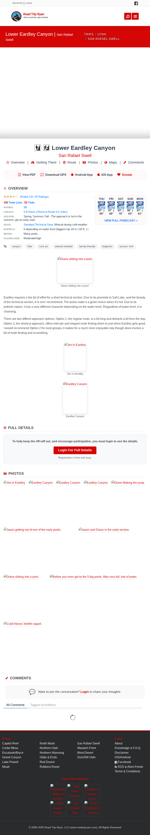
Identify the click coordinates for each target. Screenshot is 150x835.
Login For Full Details (75, 450)
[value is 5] (16, 196)
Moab (6, 766)
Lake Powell (10, 762)
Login (28, 3)
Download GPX (55, 174)
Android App (84, 174)
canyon (16, 246)
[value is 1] (5, 196)
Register (17, 3)
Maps (112, 162)
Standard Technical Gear (38, 224)
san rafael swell (104, 38)
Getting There (46, 162)
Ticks (29, 202)
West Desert (85, 752)
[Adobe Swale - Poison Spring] (58, 808)
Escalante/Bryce (12, 752)
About (118, 743)
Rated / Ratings (34, 196)
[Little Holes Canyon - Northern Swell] (75, 791)
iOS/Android (123, 757)
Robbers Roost (49, 766)
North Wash (47, 743)
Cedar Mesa (10, 747)
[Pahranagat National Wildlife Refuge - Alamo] (58, 791)
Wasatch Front (86, 747)
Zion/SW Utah (86, 757)
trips (89, 34)
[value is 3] (11, 196)
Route (71, 162)
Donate (127, 174)
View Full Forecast (120, 220)
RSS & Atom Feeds (130, 766)
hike (29, 246)
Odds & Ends (48, 757)
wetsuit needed (63, 246)
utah (102, 34)
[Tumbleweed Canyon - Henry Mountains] (92, 791)
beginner (107, 246)
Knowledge (122, 747)
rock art (43, 246)
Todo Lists (13, 202)
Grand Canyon (11, 757)
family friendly (87, 246)
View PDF (29, 174)
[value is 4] (13, 196)
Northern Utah (49, 747)
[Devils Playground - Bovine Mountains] (92, 808)
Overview (17, 162)
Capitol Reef (10, 743)
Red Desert (47, 762)
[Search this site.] (127, 16)
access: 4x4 (126, 246)
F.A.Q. (137, 747)
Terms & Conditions (127, 771)
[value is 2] (8, 196)
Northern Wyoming (52, 752)
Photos (92, 162)
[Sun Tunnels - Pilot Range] (75, 808)
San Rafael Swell (88, 743)
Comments (135, 162)
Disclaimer (122, 752)
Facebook (124, 762)
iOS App (107, 174)
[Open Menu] (135, 16)
